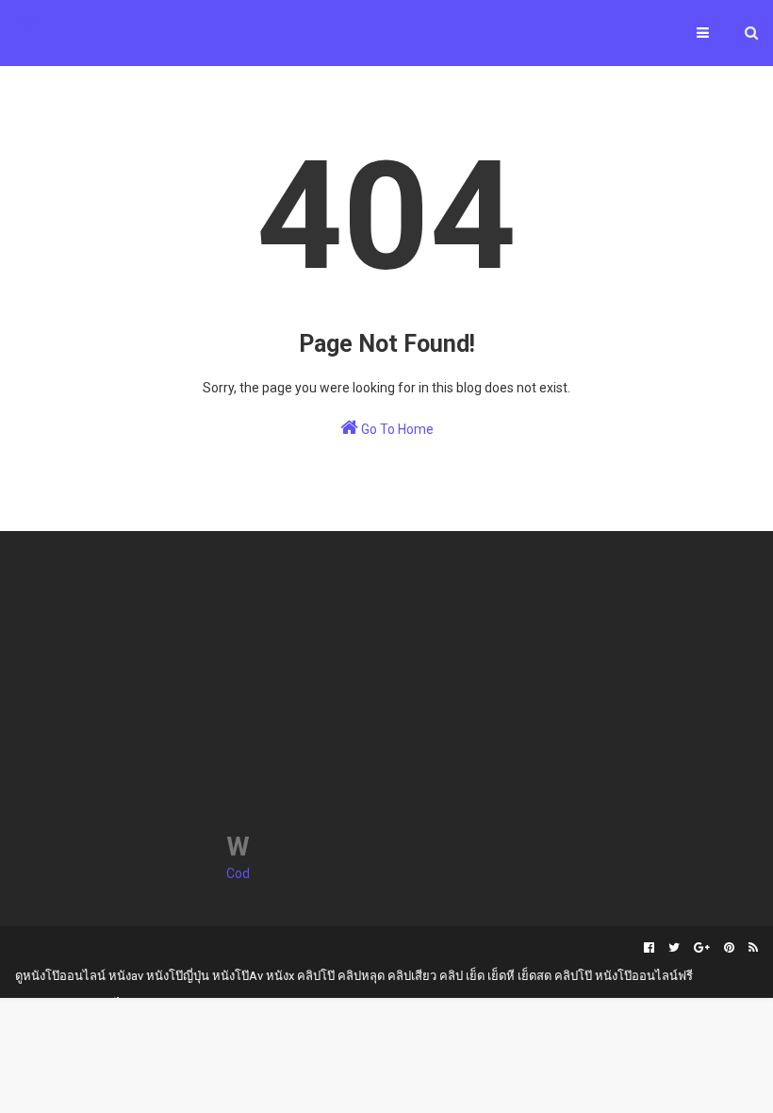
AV (27, 22)
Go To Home (396, 429)
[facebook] (649, 948)
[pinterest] (729, 948)
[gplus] (702, 948)
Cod (238, 873)
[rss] (751, 948)
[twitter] (674, 948)
